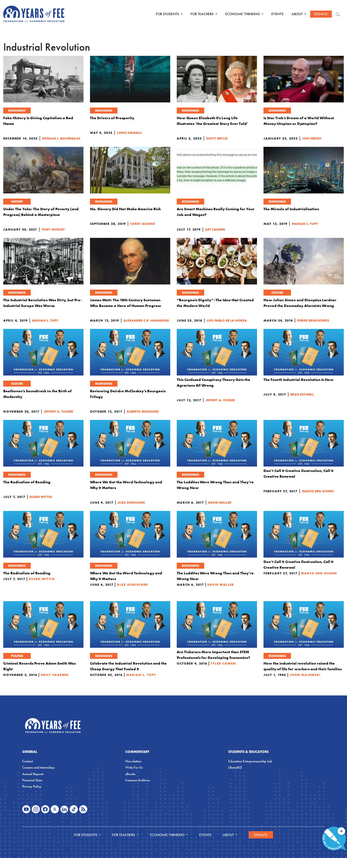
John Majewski (305, 675)
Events (277, 14)
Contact (27, 761)
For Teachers (202, 14)
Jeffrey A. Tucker (58, 411)
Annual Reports (33, 774)
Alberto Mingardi (143, 411)
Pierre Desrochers (313, 320)
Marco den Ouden (318, 491)
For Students (168, 14)
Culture (277, 292)
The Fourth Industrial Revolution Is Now (299, 379)
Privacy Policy (31, 786)
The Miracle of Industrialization (291, 208)
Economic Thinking (243, 14)
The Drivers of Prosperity (112, 117)
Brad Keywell (302, 394)
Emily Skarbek (55, 675)
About (298, 14)
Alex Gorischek (131, 502)
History (17, 201)
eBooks (130, 774)
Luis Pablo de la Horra (227, 320)
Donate (321, 14)
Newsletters (133, 761)
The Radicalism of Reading (26, 482)
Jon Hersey (312, 138)
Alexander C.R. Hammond (146, 320)
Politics (17, 656)
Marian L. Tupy (305, 224)
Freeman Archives (137, 780)
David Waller (220, 502)
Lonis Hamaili (129, 133)
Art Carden (215, 229)
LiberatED (235, 767)
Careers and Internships (38, 767)
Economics (16, 110)
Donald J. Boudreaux (61, 138)
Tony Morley (53, 229)
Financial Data (32, 780)
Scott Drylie (216, 138)
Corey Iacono (142, 224)
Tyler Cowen (223, 663)
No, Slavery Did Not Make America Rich (125, 208)
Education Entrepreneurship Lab (250, 761)
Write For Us (134, 767)
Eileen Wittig (41, 497)
